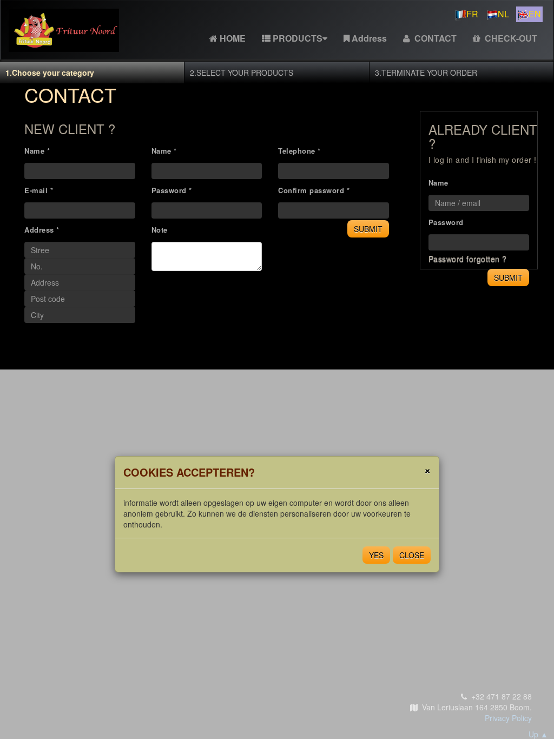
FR (472, 14)
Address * (42, 230)
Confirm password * (313, 190)
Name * (37, 151)
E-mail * (38, 190)
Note (159, 230)
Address (369, 38)
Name (438, 182)
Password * (171, 190)
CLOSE (411, 555)
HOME (233, 38)
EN (535, 14)
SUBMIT (368, 228)
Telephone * (299, 151)
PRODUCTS (297, 38)
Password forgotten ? (467, 259)
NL (503, 14)
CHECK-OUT (510, 38)
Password (446, 222)
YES (376, 555)
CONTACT (434, 38)
